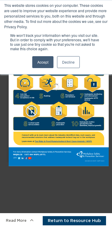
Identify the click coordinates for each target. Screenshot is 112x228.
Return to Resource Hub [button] (74, 220)
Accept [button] (42, 62)
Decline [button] (68, 62)
